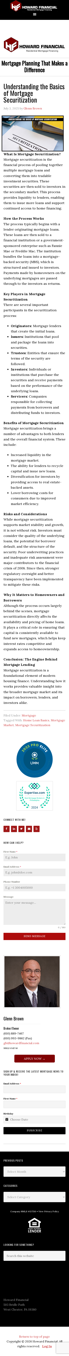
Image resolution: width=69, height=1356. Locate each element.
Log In (47, 1346)
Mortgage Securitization (32, 725)
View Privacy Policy (48, 1211)
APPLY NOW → (34, 1058)
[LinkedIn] (14, 829)
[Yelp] (36, 829)
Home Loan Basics (36, 720)
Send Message (34, 936)
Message (8, 896)
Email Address (12, 866)
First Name (10, 851)
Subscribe (34, 1130)
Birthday (8, 1113)
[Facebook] (6, 829)
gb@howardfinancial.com (21, 1043)
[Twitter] (21, 829)
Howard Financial (34, 6)
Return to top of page (34, 1336)
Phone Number (11, 881)
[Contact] (29, 829)
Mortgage (29, 715)
